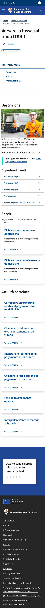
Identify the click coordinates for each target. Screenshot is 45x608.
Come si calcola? (11, 182)
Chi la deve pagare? (12, 176)
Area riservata (9, 520)
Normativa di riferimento (11, 50)
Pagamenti (7, 568)
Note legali (7, 534)
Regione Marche (9, 3)
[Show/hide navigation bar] (3, 10)
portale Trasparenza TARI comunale (23, 160)
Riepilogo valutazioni (11, 573)
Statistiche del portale (12, 559)
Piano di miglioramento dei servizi (17, 583)
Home (5, 20)
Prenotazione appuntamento (15, 549)
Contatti (6, 544)
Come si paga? (10, 195)
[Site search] (40, 10)
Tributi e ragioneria (19, 20)
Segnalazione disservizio (13, 578)
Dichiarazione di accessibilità (15, 539)
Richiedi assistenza (11, 554)
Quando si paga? (11, 189)
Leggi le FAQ (8, 563)
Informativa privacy (11, 530)
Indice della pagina (11, 65)
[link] (13, 249)
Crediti (6, 525)
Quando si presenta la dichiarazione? (19, 202)
